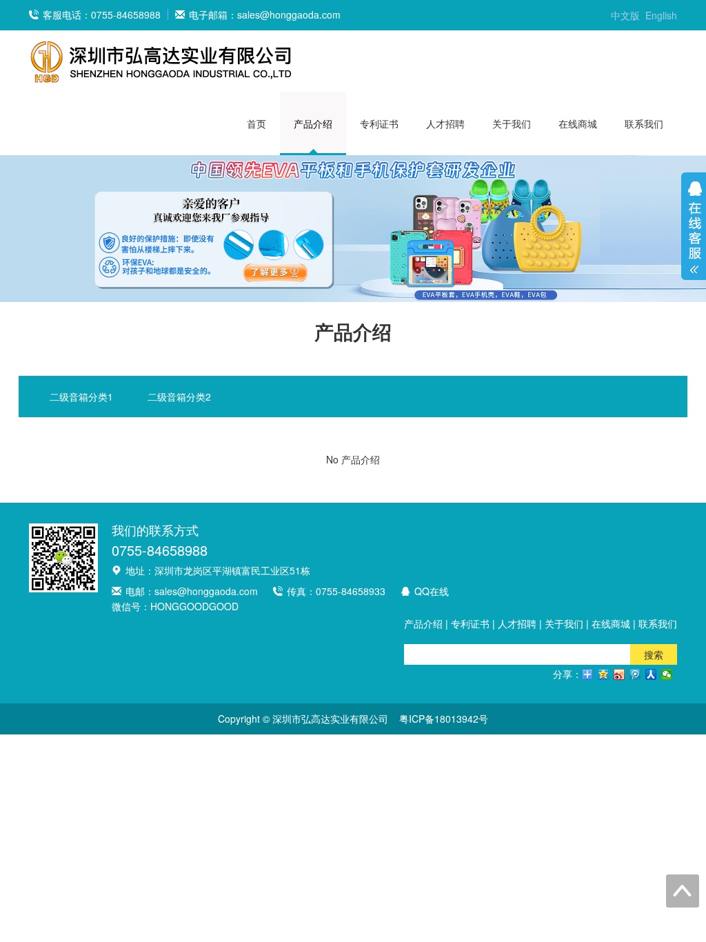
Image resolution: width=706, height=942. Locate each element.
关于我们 (511, 123)
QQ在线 (431, 591)
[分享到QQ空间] (603, 674)
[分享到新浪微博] (619, 674)
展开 (693, 222)
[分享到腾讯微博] (635, 674)
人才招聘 (445, 123)
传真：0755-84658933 (336, 591)
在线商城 (577, 123)
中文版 (625, 15)
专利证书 (379, 123)
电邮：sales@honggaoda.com (191, 591)
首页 (256, 123)
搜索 (653, 654)
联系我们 (644, 123)
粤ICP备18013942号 (443, 718)
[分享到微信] (667, 674)
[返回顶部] (682, 891)
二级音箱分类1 (81, 396)
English (661, 15)
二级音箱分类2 (179, 396)
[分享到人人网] (651, 674)
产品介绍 (313, 123)
